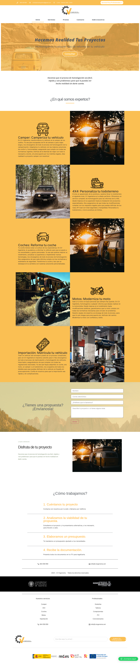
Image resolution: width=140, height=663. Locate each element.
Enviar (75, 422)
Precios (66, 20)
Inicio (38, 20)
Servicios (51, 20)
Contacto (80, 20)
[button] (128, 659)
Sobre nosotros (98, 20)
